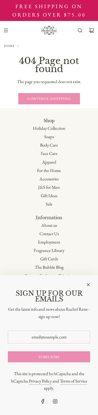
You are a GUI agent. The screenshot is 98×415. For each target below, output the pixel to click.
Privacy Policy (40, 381)
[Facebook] (43, 401)
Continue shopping (49, 98)
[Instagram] (55, 401)
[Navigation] (5, 30)
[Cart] (91, 30)
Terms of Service (73, 381)
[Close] (88, 284)
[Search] (80, 30)
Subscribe (49, 356)
